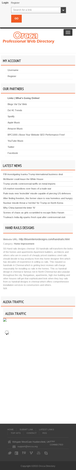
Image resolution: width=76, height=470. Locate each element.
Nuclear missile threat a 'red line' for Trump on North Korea (33, 203)
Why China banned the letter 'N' (19, 207)
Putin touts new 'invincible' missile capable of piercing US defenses (37, 193)
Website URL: (10, 239)
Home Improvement (24, 243)
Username (13, 70)
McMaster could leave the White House (23, 179)
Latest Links (46, 429)
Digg (24, 453)
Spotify (11, 116)
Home (10, 429)
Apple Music (14, 122)
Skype (46, 453)
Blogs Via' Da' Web (17, 104)
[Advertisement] (38, 387)
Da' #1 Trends (15, 110)
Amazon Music (15, 128)
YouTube (39, 453)
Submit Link (26, 429)
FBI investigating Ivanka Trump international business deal (33, 174)
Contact (32, 433)
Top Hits (16, 433)
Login (5, 2)
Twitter (11, 147)
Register (15, 2)
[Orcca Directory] (28, 37)
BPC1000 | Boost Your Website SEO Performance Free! (36, 134)
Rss (44, 433)
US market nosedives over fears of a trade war (27, 188)
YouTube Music (15, 141)
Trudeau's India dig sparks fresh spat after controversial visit (34, 217)
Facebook (13, 153)
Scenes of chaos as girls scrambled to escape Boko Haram (33, 212)
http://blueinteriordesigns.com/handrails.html (44, 239)
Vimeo (32, 453)
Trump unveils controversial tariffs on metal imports (29, 183)
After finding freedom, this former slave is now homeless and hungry (38, 198)
